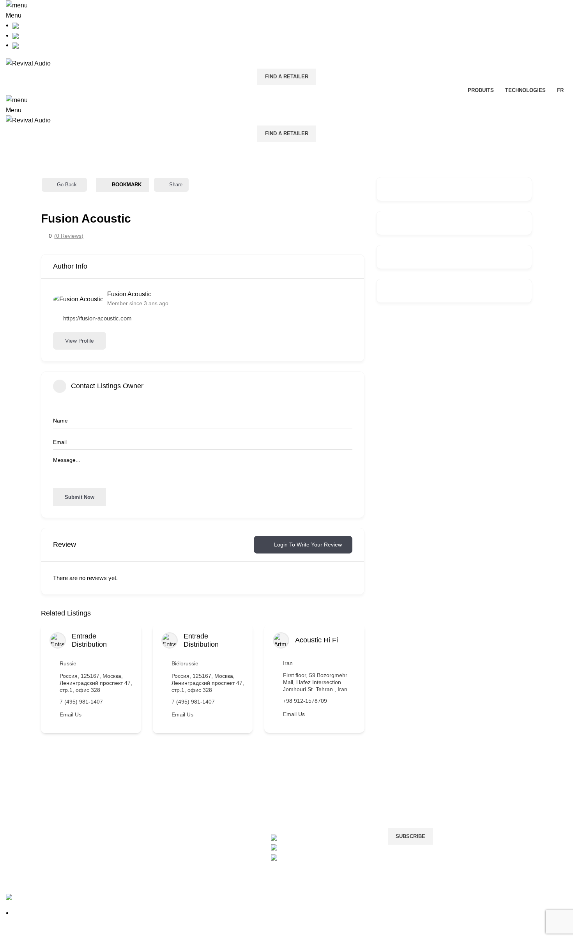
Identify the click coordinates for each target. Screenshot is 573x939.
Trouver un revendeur (131, 834)
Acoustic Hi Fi (316, 640)
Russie (68, 663)
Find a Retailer (286, 77)
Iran (288, 663)
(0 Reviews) (68, 236)
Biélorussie (185, 663)
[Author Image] (58, 640)
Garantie (113, 804)
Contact (112, 790)
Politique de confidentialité (233, 790)
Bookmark (126, 184)
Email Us (70, 714)
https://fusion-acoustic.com (97, 318)
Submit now (79, 497)
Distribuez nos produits (324, 790)
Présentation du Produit (38, 804)
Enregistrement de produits (138, 819)
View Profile (79, 341)
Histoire (16, 790)
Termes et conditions (225, 804)
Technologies (24, 819)
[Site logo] (28, 63)
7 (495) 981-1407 (81, 702)
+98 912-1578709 (305, 701)
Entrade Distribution (89, 640)
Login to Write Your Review (308, 544)
